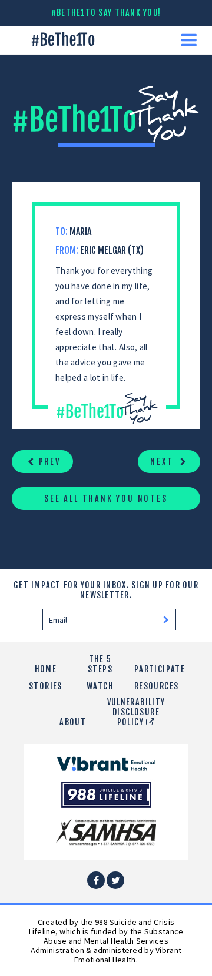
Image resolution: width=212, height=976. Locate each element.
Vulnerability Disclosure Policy (136, 712)
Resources (156, 686)
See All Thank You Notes (105, 499)
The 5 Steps (100, 664)
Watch (100, 686)
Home (46, 669)
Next (163, 462)
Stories (45, 686)
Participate (159, 669)
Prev (48, 462)
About (72, 722)
